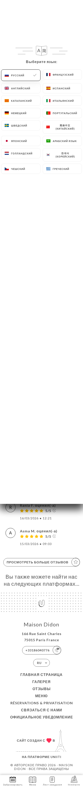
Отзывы (42, 689)
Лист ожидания (52, 784)
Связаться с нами (41, 710)
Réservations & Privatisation (41, 703)
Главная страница (41, 674)
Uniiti (55, 757)
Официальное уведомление (41, 717)
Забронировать (13, 784)
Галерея (41, 682)
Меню (41, 696)
